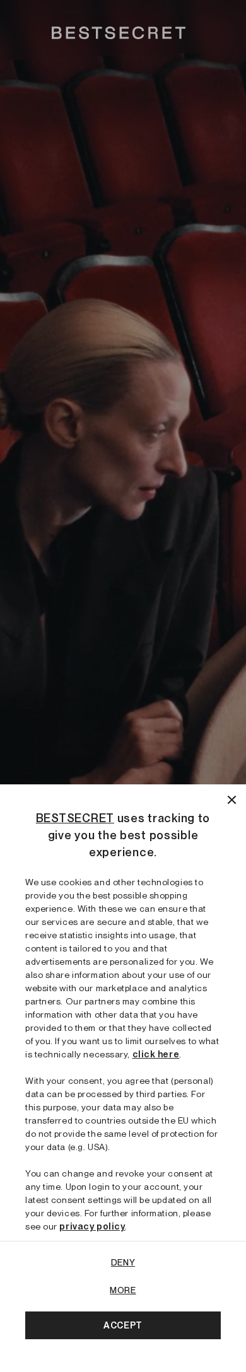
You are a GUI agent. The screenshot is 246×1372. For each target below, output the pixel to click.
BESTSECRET (75, 818)
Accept (122, 1325)
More (123, 1290)
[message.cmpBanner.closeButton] (232, 798)
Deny (123, 1262)
